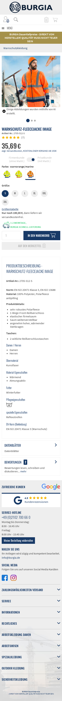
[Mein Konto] (6, 19)
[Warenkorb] (55, 19)
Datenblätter (12, 445)
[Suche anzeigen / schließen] (15, 19)
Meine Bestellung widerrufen (18, 540)
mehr (23, 471)
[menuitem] (14, 19)
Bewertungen (13, 462)
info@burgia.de (11, 557)
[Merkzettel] (46, 19)
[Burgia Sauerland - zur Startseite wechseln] (31, 7)
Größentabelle (10, 209)
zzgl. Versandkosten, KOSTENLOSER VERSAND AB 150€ (29, 150)
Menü (10, 28)
